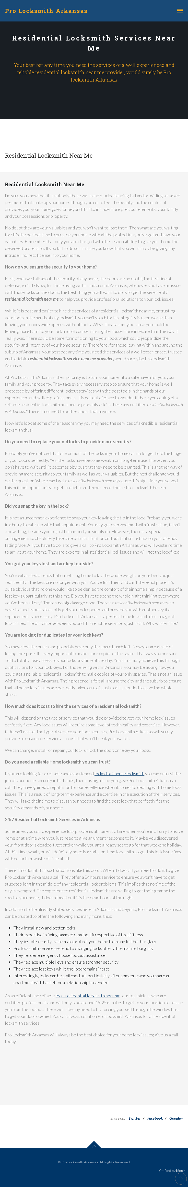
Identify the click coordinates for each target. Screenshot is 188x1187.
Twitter (135, 1118)
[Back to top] (181, 1179)
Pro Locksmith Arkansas (46, 11)
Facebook (155, 1118)
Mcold (181, 1170)
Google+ (176, 1118)
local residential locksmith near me (88, 995)
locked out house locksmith (119, 773)
